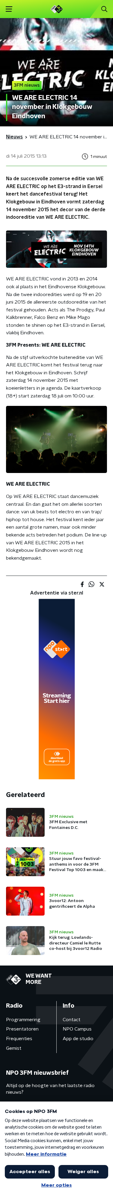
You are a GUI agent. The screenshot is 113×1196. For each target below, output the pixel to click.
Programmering (23, 1019)
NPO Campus (77, 1029)
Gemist (13, 1048)
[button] (9, 9)
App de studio (78, 1038)
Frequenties (19, 1038)
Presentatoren (22, 1029)
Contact (71, 1019)
